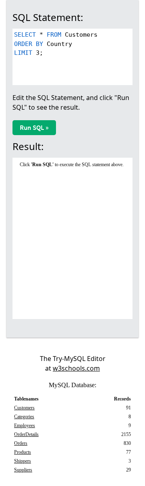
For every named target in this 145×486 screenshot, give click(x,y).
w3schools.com (76, 368)
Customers (24, 408)
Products (22, 452)
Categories (24, 416)
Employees (24, 425)
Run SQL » (34, 127)
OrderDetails (26, 434)
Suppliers (23, 470)
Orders (20, 443)
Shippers (22, 461)
